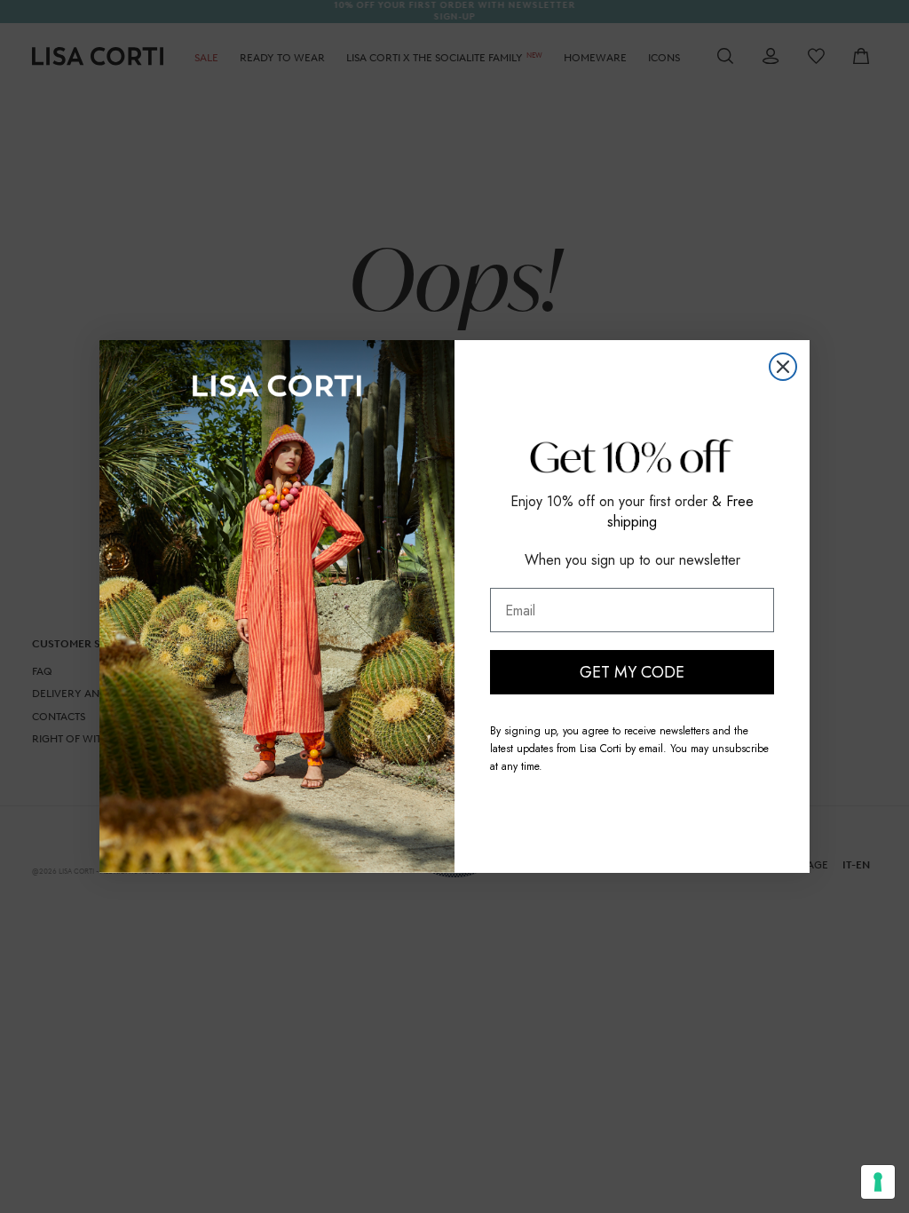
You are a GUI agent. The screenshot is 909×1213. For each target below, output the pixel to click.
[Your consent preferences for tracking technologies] (878, 1182)
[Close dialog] (783, 366)
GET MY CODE (632, 672)
